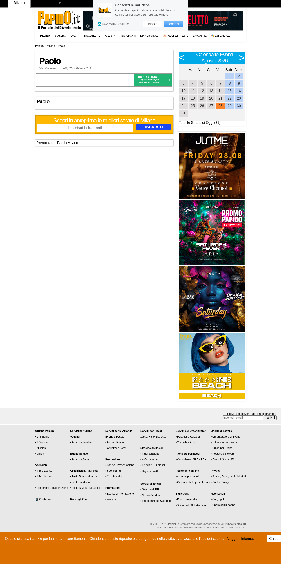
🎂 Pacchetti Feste (175, 35)
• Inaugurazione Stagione (155, 500)
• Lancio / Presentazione (119, 465)
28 (220, 106)
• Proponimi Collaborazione (51, 487)
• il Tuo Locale (43, 476)
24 (184, 106)
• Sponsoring (113, 470)
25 (193, 106)
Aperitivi (110, 35)
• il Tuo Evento (43, 470)
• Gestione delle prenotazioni (193, 482)
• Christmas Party (115, 448)
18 (193, 98)
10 (184, 91)
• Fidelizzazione (149, 453)
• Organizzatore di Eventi (225, 436)
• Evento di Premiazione (119, 493)
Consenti (173, 24)
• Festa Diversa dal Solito (85, 487)
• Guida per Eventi (221, 448)
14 (220, 91)
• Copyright (217, 499)
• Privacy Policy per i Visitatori (228, 476)
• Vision (39, 453)
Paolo (61, 46)
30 (239, 106)
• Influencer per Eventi (224, 442)
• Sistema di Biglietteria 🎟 (191, 505)
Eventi (74, 35)
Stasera (60, 35)
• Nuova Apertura (150, 495)
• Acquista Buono (80, 459)
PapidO (39, 46)
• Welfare (110, 499)
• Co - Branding (114, 476)
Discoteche (92, 35)
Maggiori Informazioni (243, 539)
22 (230, 98)
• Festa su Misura (80, 482)
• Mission (40, 448)
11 (193, 91)
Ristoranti (128, 35)
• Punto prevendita (187, 499)
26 (202, 106)
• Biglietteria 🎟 (149, 471)
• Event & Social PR (222, 459)
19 (202, 98)
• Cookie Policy (220, 482)
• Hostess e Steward (223, 453)
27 (211, 106)
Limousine (199, 35)
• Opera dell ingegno (223, 505)
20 (211, 98)
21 (220, 98)
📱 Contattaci (43, 499)
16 (239, 91)
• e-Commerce (149, 459)
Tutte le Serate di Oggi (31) (199, 123)
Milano (45, 35)
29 (230, 106)
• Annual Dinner (114, 442)
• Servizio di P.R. (150, 489)
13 (211, 91)
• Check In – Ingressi (152, 465)
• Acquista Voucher (81, 442)
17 (184, 98)
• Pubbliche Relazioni (188, 436)
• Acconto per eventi (187, 476)
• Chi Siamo (42, 436)
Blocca (152, 24)
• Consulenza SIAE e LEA (191, 459)
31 (184, 113)
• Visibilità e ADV (185, 442)
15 (230, 91)
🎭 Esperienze (220, 35)
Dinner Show (149, 35)
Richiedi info (147, 76)
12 (202, 91)
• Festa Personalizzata (83, 476)
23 (239, 98)
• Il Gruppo (41, 442)
